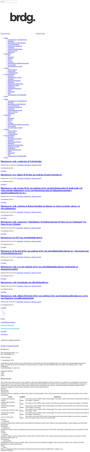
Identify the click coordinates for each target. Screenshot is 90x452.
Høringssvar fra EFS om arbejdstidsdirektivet (21, 237)
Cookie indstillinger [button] (6, 368)
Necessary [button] (3, 388)
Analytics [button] (3, 432)
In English (3, 331)
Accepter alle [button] (15, 368)
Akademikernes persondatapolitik (10, 328)
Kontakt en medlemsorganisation (10, 346)
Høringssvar (27, 165)
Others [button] (2, 445)
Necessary (6, 390)
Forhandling (20, 165)
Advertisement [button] (5, 439)
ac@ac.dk (8, 357)
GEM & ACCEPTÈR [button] (7, 450)
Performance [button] (4, 426)
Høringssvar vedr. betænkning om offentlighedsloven (24, 282)
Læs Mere (3, 171)
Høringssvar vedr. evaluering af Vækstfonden (21, 161)
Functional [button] (4, 419)
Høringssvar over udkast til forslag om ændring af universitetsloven (31, 175)
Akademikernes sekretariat (8, 322)
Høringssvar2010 (36, 165)
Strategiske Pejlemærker (7, 325)
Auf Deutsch (4, 334)
